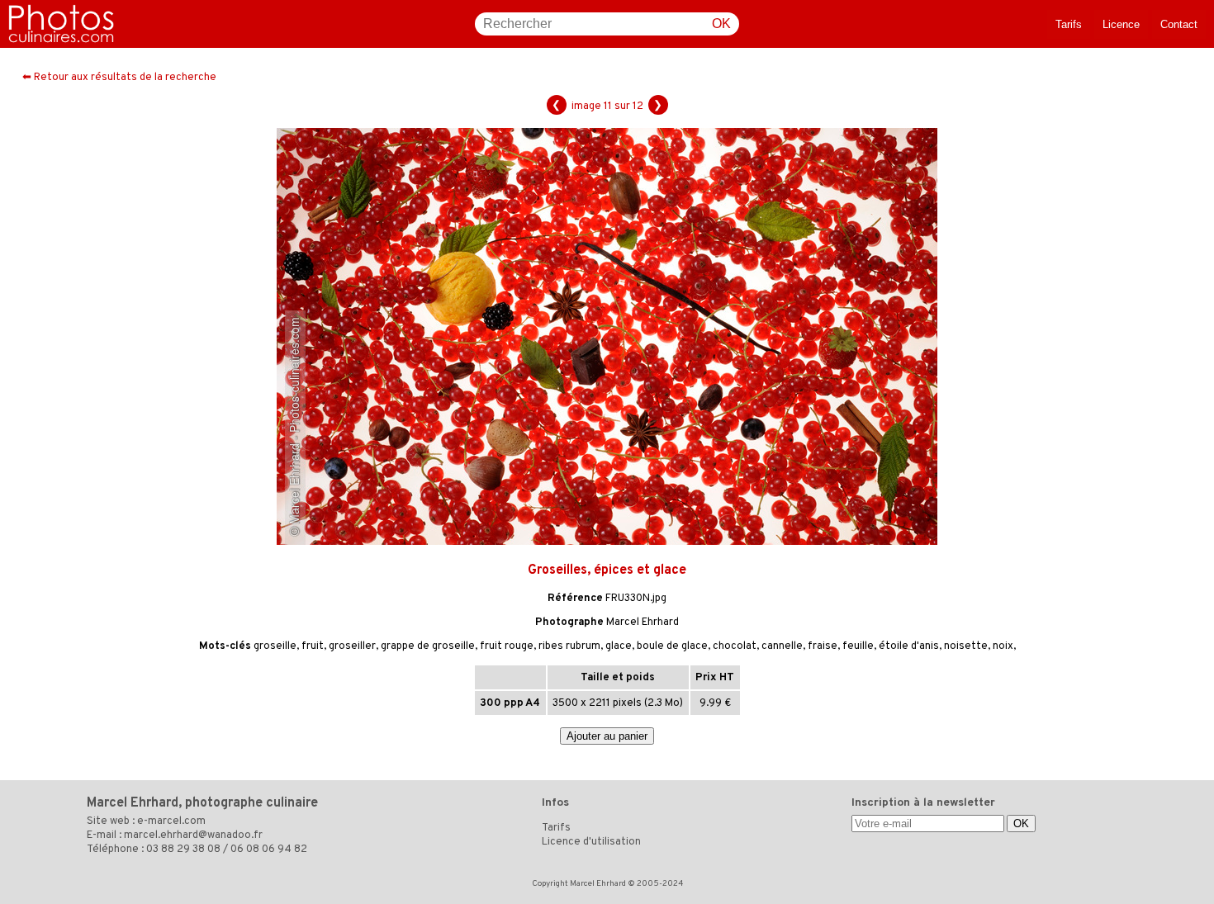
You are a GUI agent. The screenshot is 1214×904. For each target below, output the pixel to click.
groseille (275, 646)
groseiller (352, 646)
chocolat (734, 646)
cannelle (782, 646)
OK (721, 24)
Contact (1178, 24)
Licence (1121, 24)
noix (1003, 646)
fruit (312, 646)
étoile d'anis (909, 646)
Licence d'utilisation (591, 842)
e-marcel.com (171, 821)
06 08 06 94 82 (268, 849)
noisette (966, 646)
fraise (822, 646)
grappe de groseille (428, 646)
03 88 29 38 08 (183, 849)
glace (618, 646)
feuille (858, 646)
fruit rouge (506, 646)
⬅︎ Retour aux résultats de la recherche (119, 77)
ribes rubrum (569, 646)
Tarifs (1068, 24)
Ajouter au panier (607, 736)
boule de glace (672, 646)
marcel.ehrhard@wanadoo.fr (193, 835)
